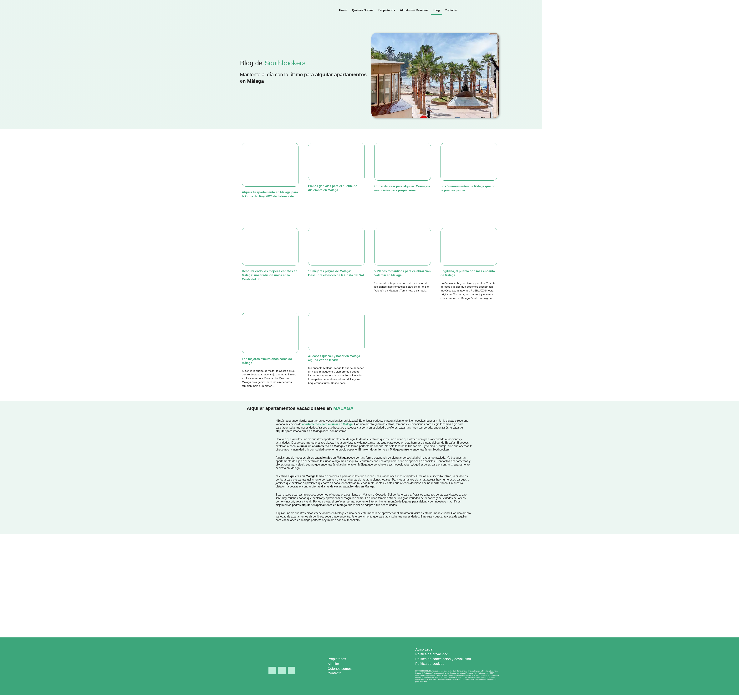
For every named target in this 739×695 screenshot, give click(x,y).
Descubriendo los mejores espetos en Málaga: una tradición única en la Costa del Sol (269, 275)
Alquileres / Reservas (414, 10)
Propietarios (386, 10)
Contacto (451, 10)
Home (343, 10)
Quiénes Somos (362, 10)
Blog (436, 10)
